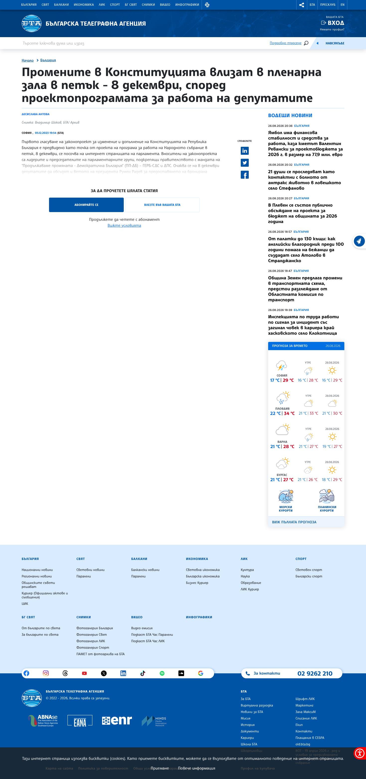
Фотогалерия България (94, 628)
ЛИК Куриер (250, 589)
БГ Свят (131, 5)
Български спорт (309, 576)
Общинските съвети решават (38, 585)
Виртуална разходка (257, 705)
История (248, 725)
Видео (165, 5)
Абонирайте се (86, 205)
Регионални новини (37, 576)
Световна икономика (203, 570)
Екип (299, 725)
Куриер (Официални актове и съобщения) (45, 595)
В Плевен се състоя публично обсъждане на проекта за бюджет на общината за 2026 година (302, 213)
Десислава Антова (36, 114)
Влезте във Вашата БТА (162, 205)
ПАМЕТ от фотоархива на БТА (100, 654)
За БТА (245, 699)
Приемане (160, 768)
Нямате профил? (332, 29)
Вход (336, 22)
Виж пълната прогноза (294, 522)
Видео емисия (142, 628)
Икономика (84, 5)
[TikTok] (144, 673)
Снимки (148, 5)
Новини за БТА (252, 712)
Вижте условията (124, 225)
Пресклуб (327, 5)
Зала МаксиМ (306, 712)
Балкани (61, 5)
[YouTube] (86, 673)
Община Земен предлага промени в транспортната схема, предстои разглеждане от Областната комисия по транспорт (305, 289)
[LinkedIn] (125, 673)
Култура (247, 570)
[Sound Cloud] (183, 673)
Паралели (83, 576)
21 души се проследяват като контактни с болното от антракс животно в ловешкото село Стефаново (304, 180)
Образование (251, 583)
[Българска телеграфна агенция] (32, 698)
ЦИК (25, 604)
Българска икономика (203, 576)
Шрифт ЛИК (305, 699)
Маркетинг (304, 705)
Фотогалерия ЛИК (90, 641)
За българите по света (40, 635)
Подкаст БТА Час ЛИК (148, 641)
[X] (105, 673)
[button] (207, 5)
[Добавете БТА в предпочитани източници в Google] (202, 673)
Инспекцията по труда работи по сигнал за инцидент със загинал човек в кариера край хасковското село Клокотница (303, 325)
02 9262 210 (315, 673)
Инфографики (187, 5)
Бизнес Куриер (197, 583)
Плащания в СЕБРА (310, 738)
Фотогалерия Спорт (92, 648)
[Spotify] (164, 673)
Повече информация (196, 768)
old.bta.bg (303, 744)
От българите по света (41, 628)
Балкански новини (145, 570)
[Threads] (67, 673)
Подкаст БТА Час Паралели (152, 635)
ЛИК (102, 5)
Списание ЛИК (306, 718)
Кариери (247, 738)
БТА (312, 5)
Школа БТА (249, 744)
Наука (245, 576)
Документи (250, 731)
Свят (45, 5)
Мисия (245, 718)
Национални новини (37, 570)
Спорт (115, 5)
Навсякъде (335, 43)
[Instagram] (47, 673)
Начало (28, 61)
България (29, 5)
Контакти (304, 731)
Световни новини (90, 570)
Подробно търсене (286, 43)
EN (343, 5)
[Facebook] (28, 673)
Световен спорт (309, 570)
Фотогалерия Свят (91, 635)
